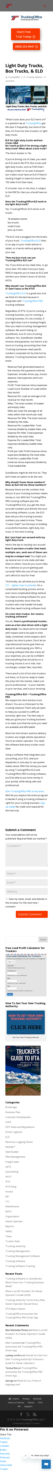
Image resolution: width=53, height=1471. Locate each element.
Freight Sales (12, 1161)
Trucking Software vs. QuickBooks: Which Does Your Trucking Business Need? (24, 1282)
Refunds (37, 1398)
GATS (8, 1166)
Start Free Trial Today (24, 34)
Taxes (8, 1236)
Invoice (9, 1191)
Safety (8, 1231)
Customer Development (18, 1117)
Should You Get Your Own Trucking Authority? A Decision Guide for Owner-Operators (26, 1359)
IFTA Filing (10, 1186)
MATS (8, 1211)
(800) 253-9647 (24, 46)
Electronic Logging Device (19, 1142)
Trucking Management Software (22, 1256)
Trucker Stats (12, 1241)
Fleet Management (15, 1156)
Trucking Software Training (20, 1266)
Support (28, 1406)
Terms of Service (16, 1402)
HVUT (8, 1176)
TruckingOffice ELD (30, 240)
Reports (9, 1226)
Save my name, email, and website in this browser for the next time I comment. (26, 902)
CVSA (8, 1122)
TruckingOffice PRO (32, 301)
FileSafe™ (10, 1146)
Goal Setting (11, 1171)
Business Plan (12, 1112)
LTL (24, 77)
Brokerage (11, 1107)
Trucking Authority (15, 1246)
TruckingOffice (14, 77)
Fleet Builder (12, 1151)
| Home (15, 1398)
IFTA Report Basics (15, 1308)
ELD (7, 1137)
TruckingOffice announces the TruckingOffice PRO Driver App (24, 1346)
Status (31, 1402)
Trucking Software (34, 77)
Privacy (26, 1398)
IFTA (7, 1181)
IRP (7, 1196)
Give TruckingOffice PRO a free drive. (24, 791)
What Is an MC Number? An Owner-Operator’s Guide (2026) (26, 1334)
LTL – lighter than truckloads (20, 585)
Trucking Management (17, 1251)
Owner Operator (14, 1221)
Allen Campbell (13, 1342)
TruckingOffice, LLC (32, 1419)
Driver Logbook (13, 1132)
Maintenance (12, 1206)
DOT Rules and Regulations (19, 1127)
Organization (12, 1216)
